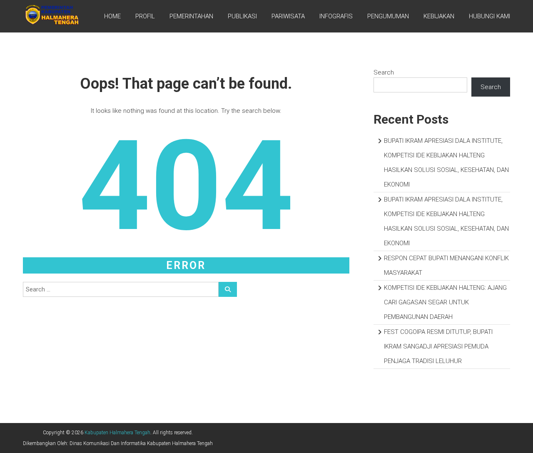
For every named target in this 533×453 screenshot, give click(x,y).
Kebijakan (438, 16)
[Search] (228, 289)
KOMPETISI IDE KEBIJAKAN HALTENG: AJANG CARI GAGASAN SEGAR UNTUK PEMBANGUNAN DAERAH (445, 302)
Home (112, 16)
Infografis (336, 16)
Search (384, 72)
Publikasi (242, 16)
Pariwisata (288, 16)
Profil (145, 16)
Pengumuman (388, 16)
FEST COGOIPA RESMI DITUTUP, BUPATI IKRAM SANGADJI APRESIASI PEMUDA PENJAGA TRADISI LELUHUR (438, 346)
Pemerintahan (191, 16)
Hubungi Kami (489, 16)
